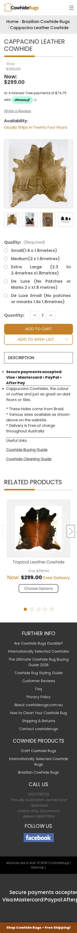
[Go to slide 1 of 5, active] (25, 609)
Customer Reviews (38, 680)
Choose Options (38, 588)
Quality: (24, 242)
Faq (38, 688)
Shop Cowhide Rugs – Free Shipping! (38, 927)
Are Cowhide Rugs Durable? (38, 643)
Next (71, 531)
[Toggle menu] (71, 7)
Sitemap (37, 867)
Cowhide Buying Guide (26, 449)
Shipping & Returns (38, 720)
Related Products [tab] (33, 482)
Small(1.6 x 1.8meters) (34, 250)
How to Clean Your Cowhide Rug (38, 712)
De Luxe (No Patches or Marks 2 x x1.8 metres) (41, 284)
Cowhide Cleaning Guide (29, 458)
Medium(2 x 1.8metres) (35, 259)
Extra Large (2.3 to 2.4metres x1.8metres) (41, 270)
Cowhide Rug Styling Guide (39, 672)
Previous (6, 531)
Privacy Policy (38, 696)
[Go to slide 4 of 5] (45, 609)
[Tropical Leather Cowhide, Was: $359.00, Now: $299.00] (38, 528)
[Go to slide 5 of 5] (51, 609)
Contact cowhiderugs (38, 728)
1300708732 (38, 794)
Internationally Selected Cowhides (38, 651)
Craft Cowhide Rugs (38, 750)
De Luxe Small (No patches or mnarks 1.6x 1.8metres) (41, 299)
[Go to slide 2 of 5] (31, 609)
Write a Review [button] (17, 111)
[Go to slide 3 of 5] (38, 609)
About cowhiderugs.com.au (38, 704)
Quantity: (14, 315)
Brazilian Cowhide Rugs (38, 772)
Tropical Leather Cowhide (38, 562)
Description (21, 358)
